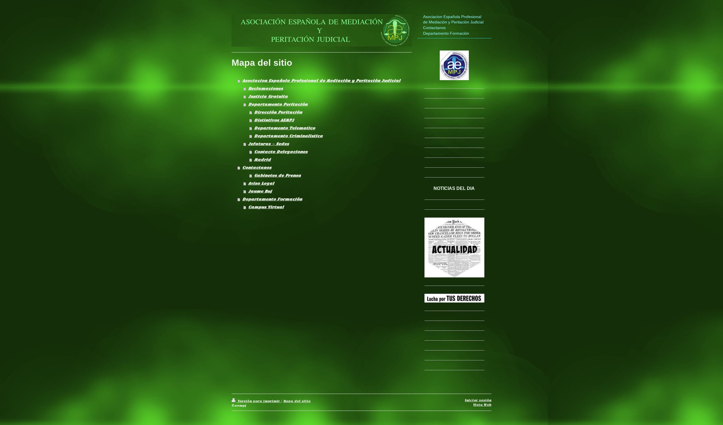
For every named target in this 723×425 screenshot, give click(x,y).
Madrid (262, 159)
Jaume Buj (260, 191)
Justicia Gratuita (268, 96)
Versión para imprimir (259, 401)
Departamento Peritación (278, 104)
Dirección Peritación (278, 112)
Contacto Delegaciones (281, 151)
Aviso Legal (261, 183)
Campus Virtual (266, 207)
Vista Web (482, 405)
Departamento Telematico (284, 128)
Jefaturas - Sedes (268, 143)
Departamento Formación (272, 199)
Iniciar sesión (478, 400)
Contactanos (256, 167)
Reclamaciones (265, 88)
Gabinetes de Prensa (277, 175)
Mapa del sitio (297, 401)
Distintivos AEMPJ (274, 120)
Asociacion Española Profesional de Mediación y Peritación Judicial (321, 80)
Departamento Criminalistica (288, 135)
